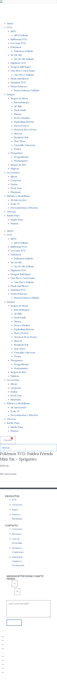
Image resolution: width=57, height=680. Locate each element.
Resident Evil (21, 137)
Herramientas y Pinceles (24, 207)
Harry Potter (21, 125)
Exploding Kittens (24, 121)
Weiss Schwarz (19, 86)
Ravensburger (22, 102)
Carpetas (16, 180)
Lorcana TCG (18, 43)
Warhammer (21, 160)
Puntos (14, 223)
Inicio (10, 23)
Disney (17, 114)
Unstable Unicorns (24, 145)
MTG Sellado (21, 35)
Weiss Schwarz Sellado (26, 90)
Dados (14, 184)
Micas (14, 176)
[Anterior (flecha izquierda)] (5, 340)
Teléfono (11, 591)
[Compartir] (41, 3)
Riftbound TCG (19, 39)
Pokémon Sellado (23, 51)
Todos (17, 148)
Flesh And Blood (19, 78)
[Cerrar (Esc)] (47, 3)
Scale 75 (15, 203)
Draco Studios (22, 117)
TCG (9, 27)
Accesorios (13, 172)
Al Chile (18, 106)
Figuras (15, 168)
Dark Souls (20, 110)
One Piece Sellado (24, 74)
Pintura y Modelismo (18, 195)
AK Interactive (19, 200)
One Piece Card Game (23, 70)
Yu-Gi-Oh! (16, 54)
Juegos (11, 94)
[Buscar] (54, 447)
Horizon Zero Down (25, 129)
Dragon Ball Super (21, 66)
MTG (13, 31)
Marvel (18, 133)
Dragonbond (21, 156)
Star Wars (19, 141)
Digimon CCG (18, 62)
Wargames (17, 152)
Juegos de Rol (18, 164)
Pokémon (16, 47)
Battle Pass (13, 215)
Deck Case (16, 188)
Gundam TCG (18, 82)
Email (9, 583)
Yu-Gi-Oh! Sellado (24, 59)
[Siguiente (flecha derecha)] (52, 340)
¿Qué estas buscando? (16, 598)
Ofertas (11, 211)
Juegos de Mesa (19, 98)
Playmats (16, 192)
